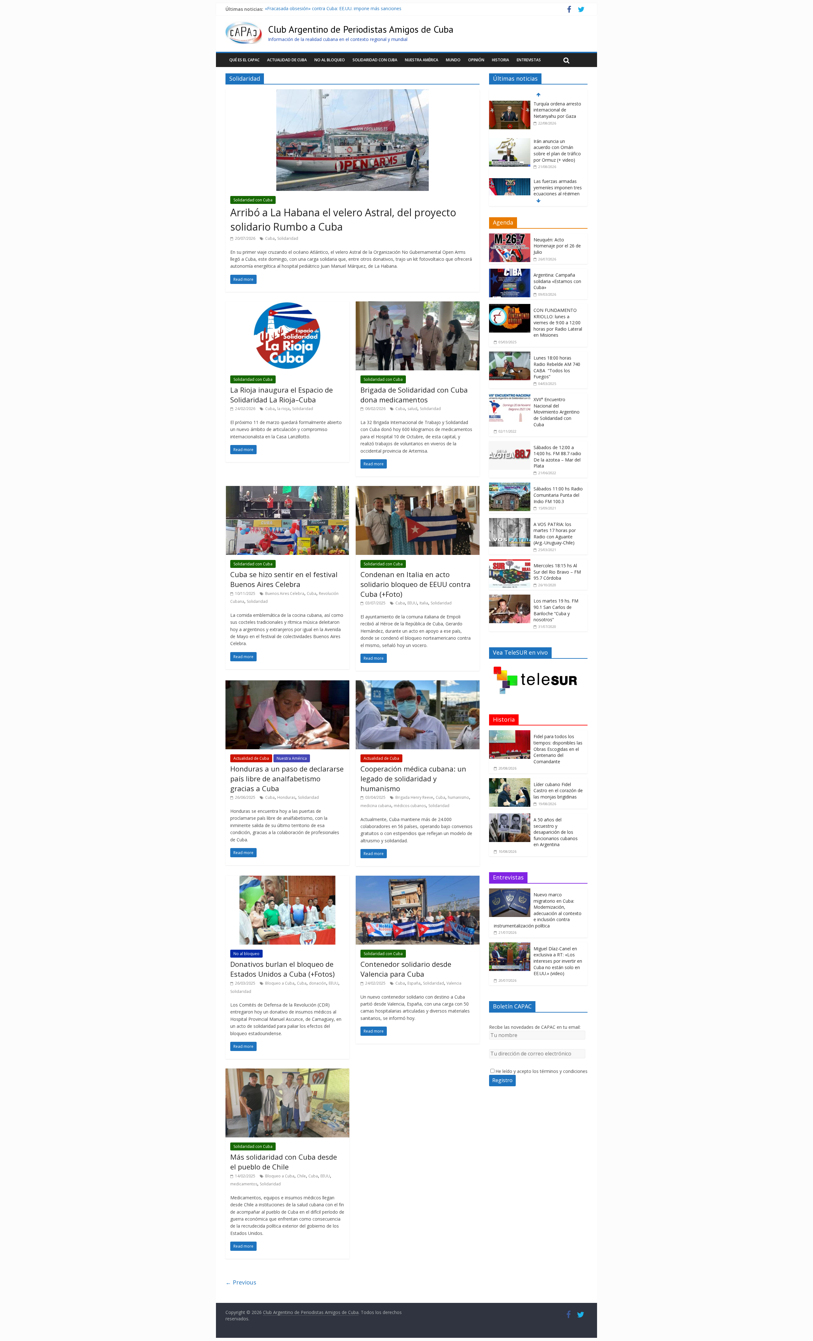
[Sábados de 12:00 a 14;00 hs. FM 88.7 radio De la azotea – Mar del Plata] (509, 444)
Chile (301, 1176)
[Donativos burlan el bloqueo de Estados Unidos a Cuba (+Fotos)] (287, 879)
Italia (424, 603)
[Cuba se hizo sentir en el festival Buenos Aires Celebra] (287, 489)
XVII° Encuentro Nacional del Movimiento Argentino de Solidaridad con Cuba (557, 411)
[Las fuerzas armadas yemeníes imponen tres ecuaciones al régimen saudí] (509, 145)
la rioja (283, 408)
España (413, 983)
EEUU (412, 603)
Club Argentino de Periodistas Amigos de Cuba (361, 29)
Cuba (270, 238)
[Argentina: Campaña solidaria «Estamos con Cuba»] (509, 272)
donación (317, 983)
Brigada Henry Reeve (414, 797)
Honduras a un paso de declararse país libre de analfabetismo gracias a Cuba (287, 778)
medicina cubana (375, 805)
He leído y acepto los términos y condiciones (541, 1071)
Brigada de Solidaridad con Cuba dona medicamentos (414, 394)
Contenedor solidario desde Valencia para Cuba (405, 969)
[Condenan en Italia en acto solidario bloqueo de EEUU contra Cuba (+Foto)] (418, 489)
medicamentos (243, 1184)
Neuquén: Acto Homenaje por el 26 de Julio (557, 246)
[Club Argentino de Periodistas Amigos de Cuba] (243, 25)
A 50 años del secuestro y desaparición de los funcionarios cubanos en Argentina (556, 832)
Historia (500, 60)
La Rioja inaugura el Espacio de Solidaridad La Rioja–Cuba (281, 394)
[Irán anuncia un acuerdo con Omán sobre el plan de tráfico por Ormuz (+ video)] (509, 105)
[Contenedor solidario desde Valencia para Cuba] (418, 879)
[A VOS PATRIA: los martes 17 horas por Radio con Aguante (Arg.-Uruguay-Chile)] (509, 521)
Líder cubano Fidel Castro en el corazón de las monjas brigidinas (558, 790)
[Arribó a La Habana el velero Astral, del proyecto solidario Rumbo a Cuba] (352, 93)
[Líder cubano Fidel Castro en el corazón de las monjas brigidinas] (509, 781)
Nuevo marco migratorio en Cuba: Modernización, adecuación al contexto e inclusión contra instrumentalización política (537, 910)
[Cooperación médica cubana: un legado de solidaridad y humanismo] (418, 684)
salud (412, 408)
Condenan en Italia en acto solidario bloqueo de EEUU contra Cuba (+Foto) (415, 584)
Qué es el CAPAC (244, 60)
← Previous (240, 1282)
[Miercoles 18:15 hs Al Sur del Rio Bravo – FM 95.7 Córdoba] (509, 563)
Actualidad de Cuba (287, 60)
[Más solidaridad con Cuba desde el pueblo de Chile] (287, 1072)
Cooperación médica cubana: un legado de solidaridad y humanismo (413, 778)
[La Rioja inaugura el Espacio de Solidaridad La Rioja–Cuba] (287, 305)
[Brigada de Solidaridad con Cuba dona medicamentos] (418, 305)
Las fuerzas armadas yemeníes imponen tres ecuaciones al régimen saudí (341, 9)
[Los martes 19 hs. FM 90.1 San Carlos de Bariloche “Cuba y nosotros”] (509, 598)
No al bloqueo (329, 60)
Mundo (453, 60)
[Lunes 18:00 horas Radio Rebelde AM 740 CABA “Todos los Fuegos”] (509, 355)
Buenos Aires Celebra (284, 593)
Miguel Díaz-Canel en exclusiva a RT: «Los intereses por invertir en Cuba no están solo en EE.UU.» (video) (558, 961)
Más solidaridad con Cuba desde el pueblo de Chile (283, 1161)
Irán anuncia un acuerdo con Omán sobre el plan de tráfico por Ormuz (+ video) (557, 114)
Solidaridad (287, 238)
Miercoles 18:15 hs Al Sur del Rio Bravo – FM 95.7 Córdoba (557, 572)
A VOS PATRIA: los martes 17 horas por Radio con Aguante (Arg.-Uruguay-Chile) (555, 533)
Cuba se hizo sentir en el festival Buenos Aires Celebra (284, 579)
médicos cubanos (410, 805)
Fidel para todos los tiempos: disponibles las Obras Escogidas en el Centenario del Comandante (558, 748)
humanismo (458, 797)
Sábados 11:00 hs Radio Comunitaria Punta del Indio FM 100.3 (558, 495)
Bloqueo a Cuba (279, 983)
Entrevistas (529, 60)
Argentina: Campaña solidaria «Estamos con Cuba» (557, 281)
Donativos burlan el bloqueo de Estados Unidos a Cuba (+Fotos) (282, 969)
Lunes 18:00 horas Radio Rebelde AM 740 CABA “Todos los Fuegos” (557, 367)
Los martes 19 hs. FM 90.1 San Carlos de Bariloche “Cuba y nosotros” (556, 610)
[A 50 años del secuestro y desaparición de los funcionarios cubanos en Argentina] (509, 817)
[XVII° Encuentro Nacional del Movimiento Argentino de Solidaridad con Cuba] (509, 397)
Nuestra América (421, 60)
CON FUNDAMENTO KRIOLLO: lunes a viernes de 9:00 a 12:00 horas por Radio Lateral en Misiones (558, 322)
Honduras (286, 797)
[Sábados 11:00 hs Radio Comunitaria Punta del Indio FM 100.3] (509, 486)
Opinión (476, 60)
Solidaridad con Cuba (375, 60)
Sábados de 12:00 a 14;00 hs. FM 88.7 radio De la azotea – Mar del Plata (557, 456)
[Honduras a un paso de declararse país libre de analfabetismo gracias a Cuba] (287, 684)
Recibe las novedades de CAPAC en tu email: (535, 1027)
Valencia (454, 983)
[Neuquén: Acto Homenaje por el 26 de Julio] (509, 237)
